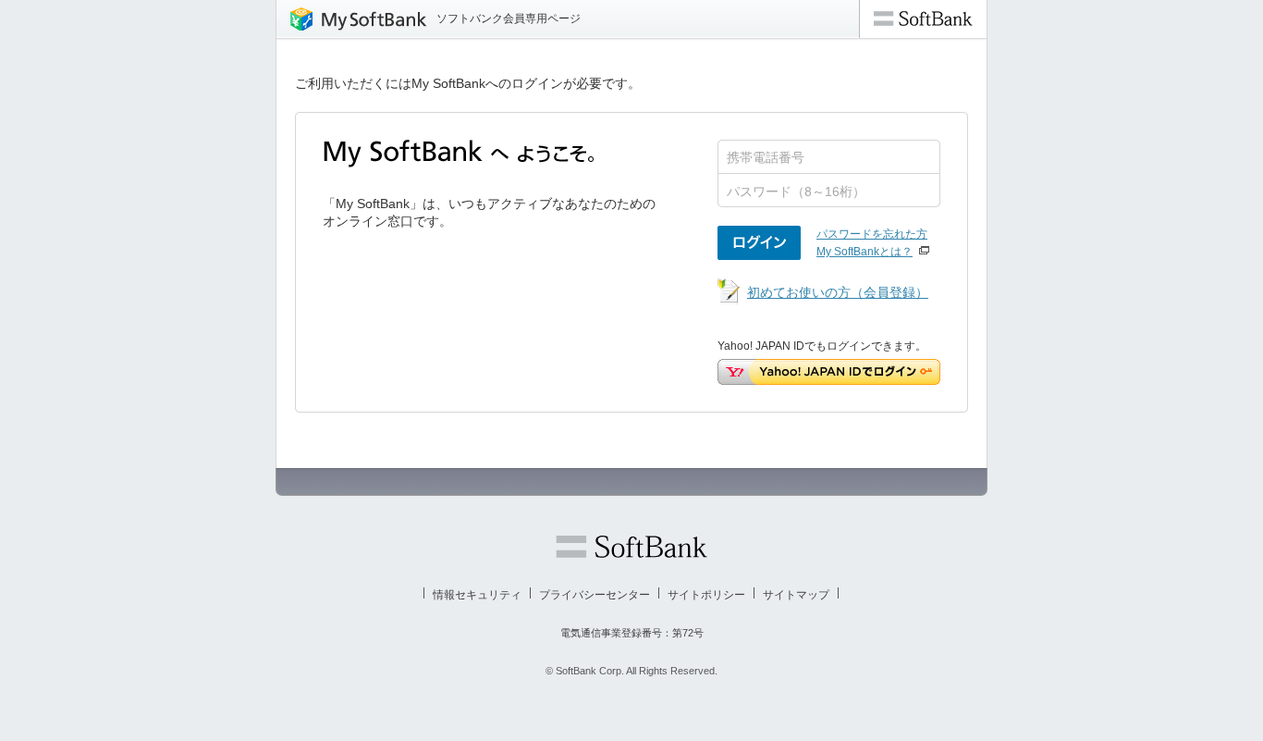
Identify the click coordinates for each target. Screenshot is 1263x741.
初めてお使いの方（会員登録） (837, 292)
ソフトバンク (631, 547)
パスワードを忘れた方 (871, 234)
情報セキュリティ (477, 594)
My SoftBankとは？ (864, 251)
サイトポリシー (706, 594)
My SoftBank (351, 18)
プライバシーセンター (594, 594)
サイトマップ (796, 594)
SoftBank (923, 19)
